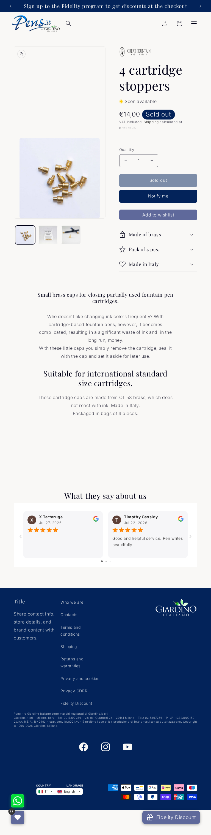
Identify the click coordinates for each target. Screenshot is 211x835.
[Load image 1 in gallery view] (25, 235)
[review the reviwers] (96, 520)
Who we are (72, 602)
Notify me (158, 196)
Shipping (151, 122)
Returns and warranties (72, 662)
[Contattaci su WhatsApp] (17, 800)
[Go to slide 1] (102, 561)
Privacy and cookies (79, 678)
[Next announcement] (200, 6)
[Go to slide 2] (106, 561)
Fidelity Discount (76, 703)
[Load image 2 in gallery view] (48, 235)
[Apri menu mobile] (194, 23)
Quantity (126, 149)
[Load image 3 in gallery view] (71, 235)
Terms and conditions (70, 630)
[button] (68, 23)
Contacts (68, 614)
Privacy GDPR (73, 690)
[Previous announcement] (11, 6)
